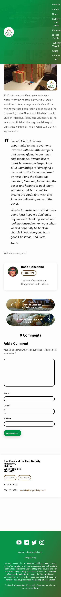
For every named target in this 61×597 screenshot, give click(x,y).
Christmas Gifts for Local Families (29, 320)
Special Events (55, 36)
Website (7, 418)
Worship (56, 4)
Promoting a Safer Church (43, 580)
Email (7, 406)
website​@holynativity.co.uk (33, 490)
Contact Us (56, 57)
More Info (10, 478)
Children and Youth (56, 22)
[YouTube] (19, 542)
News (54, 14)
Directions (24, 478)
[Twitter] (34, 542)
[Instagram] (42, 542)
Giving (55, 51)
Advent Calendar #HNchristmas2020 (32, 306)
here (51, 577)
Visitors (55, 9)
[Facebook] (27, 542)
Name (7, 393)
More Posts (29, 273)
